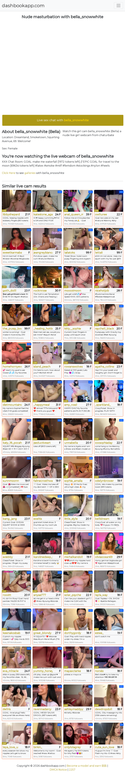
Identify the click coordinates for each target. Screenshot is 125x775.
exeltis (38, 518)
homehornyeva (12, 366)
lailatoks (69, 252)
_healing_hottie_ (43, 328)
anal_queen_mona (73, 214)
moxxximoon (72, 290)
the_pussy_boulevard (12, 328)
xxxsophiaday (103, 442)
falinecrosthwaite (43, 480)
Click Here (8, 173)
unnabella (71, 442)
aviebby (8, 557)
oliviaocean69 (103, 557)
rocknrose (40, 290)
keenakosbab (11, 633)
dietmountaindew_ (12, 404)
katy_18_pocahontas (12, 442)
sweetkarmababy (12, 252)
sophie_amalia (73, 480)
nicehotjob (102, 290)
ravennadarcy (42, 709)
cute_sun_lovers (104, 747)
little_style (71, 518)
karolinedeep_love (43, 557)
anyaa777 (40, 595)
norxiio (99, 671)
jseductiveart (42, 442)
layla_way (101, 595)
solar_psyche (72, 595)
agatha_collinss (104, 366)
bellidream (102, 518)
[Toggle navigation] (118, 5)
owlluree (101, 214)
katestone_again (43, 214)
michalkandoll (73, 557)
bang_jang (10, 518)
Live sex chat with (63, 120)
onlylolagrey (72, 747)
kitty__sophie (72, 328)
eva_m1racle (11, 671)
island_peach (42, 366)
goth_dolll (9, 290)
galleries (29, 173)
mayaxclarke (72, 671)
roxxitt (7, 595)
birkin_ (38, 747)
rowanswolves (73, 366)
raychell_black (104, 328)
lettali (99, 252)
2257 (72, 769)
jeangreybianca (43, 252)
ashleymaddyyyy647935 (73, 709)
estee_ (99, 633)
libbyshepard (11, 214)
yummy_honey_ (43, 671)
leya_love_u (10, 747)
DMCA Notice (58, 769)
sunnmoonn (11, 480)
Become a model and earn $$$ (87, 765)
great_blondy (42, 633)
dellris (7, 709)
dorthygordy (72, 633)
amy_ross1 (70, 404)
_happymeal (42, 404)
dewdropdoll (103, 709)
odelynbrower (104, 480)
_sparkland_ (103, 404)
